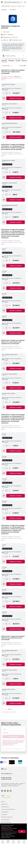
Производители (5, 806)
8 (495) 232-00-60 (6, 777)
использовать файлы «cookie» (8, 831)
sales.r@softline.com (6, 773)
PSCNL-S (4, 161)
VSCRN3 (4, 294)
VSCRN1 (3, 250)
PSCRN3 (3, 590)
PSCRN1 (3, 546)
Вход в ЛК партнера (6, 822)
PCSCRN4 (4, 502)
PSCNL (3, 85)
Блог (23, 6)
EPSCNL (3, 690)
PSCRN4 (3, 613)
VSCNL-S (4, 206)
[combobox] (7, 65)
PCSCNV (4, 375)
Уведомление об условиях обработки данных (12, 749)
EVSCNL (3, 651)
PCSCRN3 (4, 480)
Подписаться (13, 736)
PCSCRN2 (4, 457)
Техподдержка (4, 811)
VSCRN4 (4, 317)
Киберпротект (14, 37)
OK (22, 831)
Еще (2, 79)
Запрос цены (14, 6)
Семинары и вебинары (6, 817)
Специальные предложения (8, 809)
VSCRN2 (4, 272)
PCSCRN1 (4, 435)
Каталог (3, 801)
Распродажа (4, 814)
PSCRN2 (3, 568)
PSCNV (3, 394)
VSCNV (3, 355)
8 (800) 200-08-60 (6, 6)
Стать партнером (5, 819)
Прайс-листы (4, 804)
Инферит (20, 6)
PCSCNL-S (4, 184)
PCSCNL (3, 105)
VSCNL (3, 124)
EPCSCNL (4, 671)
